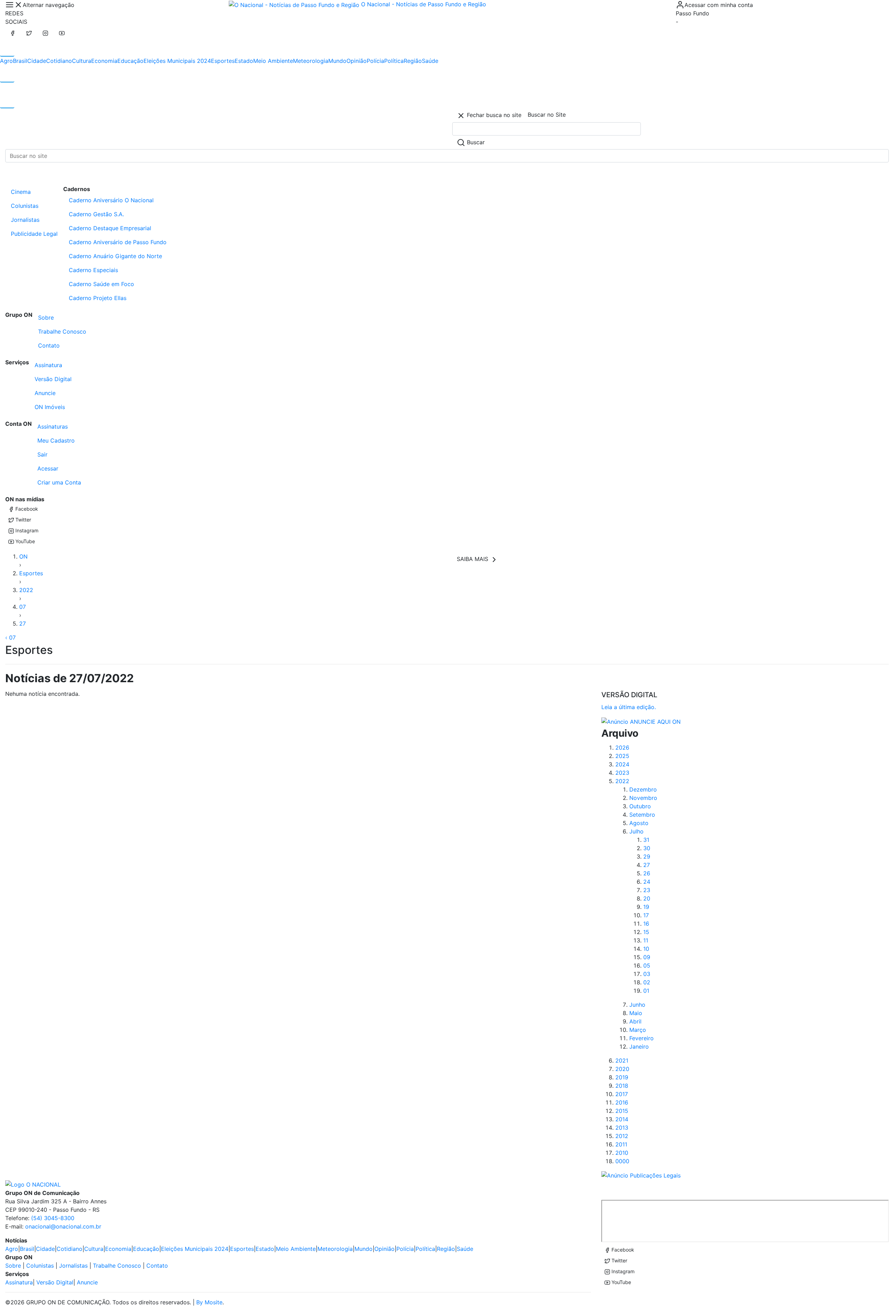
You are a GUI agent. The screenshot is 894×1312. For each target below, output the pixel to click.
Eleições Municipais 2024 (177, 60)
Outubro (640, 806)
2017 (621, 1094)
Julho (636, 831)
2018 (621, 1085)
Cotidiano (59, 60)
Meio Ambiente (273, 60)
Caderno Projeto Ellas (97, 297)
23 (646, 890)
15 (646, 931)
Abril (635, 1021)
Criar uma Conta (59, 482)
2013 (621, 1127)
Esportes (223, 60)
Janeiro (639, 1046)
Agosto (638, 822)
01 (646, 990)
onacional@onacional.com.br (63, 1226)
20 (646, 898)
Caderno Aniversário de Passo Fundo (118, 242)
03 (646, 973)
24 (646, 881)
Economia (104, 60)
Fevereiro (641, 1038)
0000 (622, 1161)
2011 (621, 1144)
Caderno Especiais (93, 270)
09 (646, 957)
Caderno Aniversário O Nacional (111, 200)
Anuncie (45, 392)
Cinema (21, 191)
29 (646, 856)
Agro (6, 60)
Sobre (46, 317)
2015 (621, 1110)
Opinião (356, 60)
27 (22, 623)
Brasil (20, 60)
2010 (621, 1152)
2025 (622, 755)
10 (646, 948)
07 (22, 606)
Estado (244, 60)
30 (646, 848)
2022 (26, 589)
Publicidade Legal (34, 233)
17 (646, 915)
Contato (49, 345)
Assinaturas (52, 426)
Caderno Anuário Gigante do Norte (115, 256)
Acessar (47, 468)
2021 (621, 1060)
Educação (130, 60)
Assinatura (48, 365)
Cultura (81, 60)
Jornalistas (25, 219)
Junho (637, 1004)
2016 (621, 1102)
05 (646, 965)
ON (23, 556)
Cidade (36, 60)
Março (637, 1029)
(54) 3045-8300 (52, 1218)
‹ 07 (10, 637)
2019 (621, 1077)
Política (394, 60)
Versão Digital (53, 379)
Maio (635, 1012)
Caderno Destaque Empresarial (110, 228)
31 (646, 839)
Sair (42, 454)
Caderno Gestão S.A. (96, 214)
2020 (622, 1068)
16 (646, 923)
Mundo (337, 60)
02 (646, 982)
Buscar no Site (547, 114)
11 (645, 940)
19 (646, 906)
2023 (622, 772)
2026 (622, 747)
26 (646, 873)
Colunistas (24, 205)
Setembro (642, 814)
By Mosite (209, 1302)
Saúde (430, 60)
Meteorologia (310, 60)
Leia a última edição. (628, 707)
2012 (621, 1135)
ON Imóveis (50, 406)
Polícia (375, 60)
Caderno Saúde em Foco (101, 283)
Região (413, 60)
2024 (622, 764)
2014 (621, 1119)
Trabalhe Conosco (62, 331)
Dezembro (643, 789)
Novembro (643, 797)
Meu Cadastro (56, 440)
